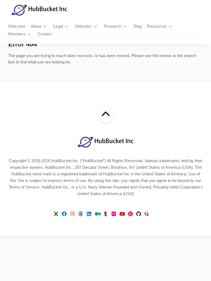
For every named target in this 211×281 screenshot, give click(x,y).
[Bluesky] (154, 214)
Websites (83, 26)
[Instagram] (72, 213)
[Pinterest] (130, 213)
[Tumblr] (105, 213)
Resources (157, 26)
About (36, 26)
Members (17, 34)
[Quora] (146, 213)
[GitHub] (138, 213)
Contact (45, 34)
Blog (137, 26)
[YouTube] (122, 213)
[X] (56, 213)
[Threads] (80, 213)
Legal (58, 26)
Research (112, 26)
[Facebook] (64, 213)
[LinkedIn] (89, 213)
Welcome (16, 26)
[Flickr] (113, 213)
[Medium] (97, 213)
